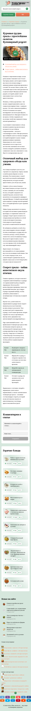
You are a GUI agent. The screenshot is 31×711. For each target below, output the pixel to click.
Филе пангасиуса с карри (16, 498)
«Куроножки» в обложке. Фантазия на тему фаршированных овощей (17, 553)
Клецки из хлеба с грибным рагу (16, 485)
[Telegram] (2, 697)
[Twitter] (7, 700)
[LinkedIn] (28, 700)
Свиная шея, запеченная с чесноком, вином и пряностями (18, 512)
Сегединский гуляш (17, 581)
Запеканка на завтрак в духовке (18, 525)
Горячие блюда (8, 14)
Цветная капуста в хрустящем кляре (16, 567)
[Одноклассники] (2, 700)
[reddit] (23, 700)
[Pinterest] (18, 700)
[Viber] (7, 697)
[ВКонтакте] (23, 697)
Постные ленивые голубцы (16, 472)
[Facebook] (28, 697)
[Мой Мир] (13, 700)
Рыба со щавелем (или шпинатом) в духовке (17, 458)
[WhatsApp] (13, 697)
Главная (4, 21)
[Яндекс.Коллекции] (18, 697)
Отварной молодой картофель (16, 538)
